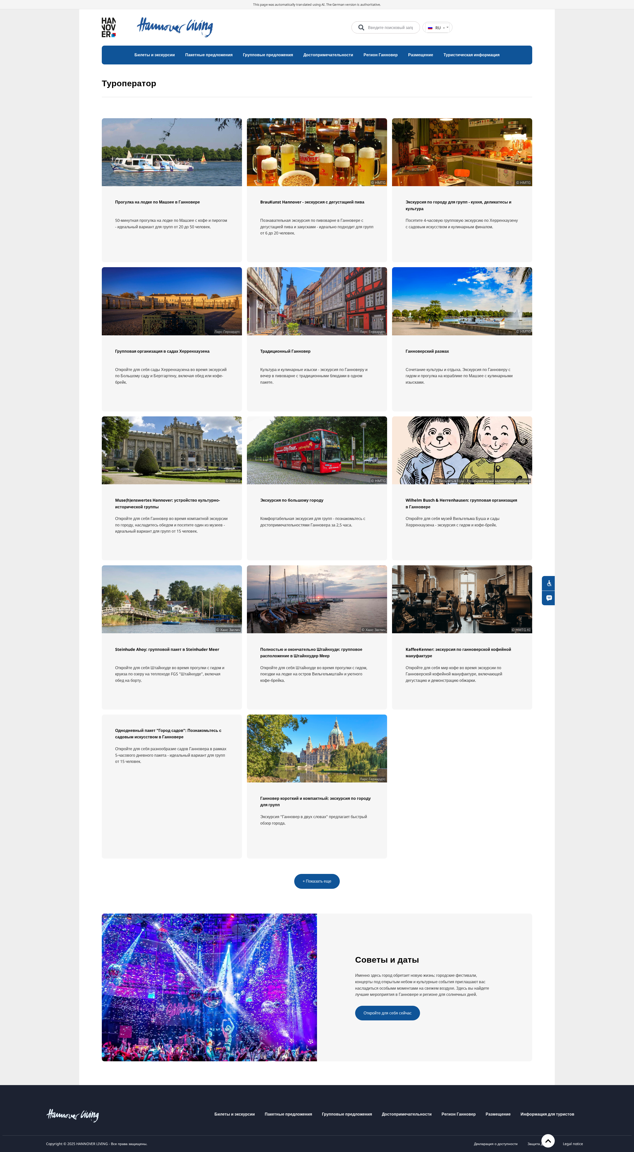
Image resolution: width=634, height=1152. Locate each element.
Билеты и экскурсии (234, 1114)
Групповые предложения (347, 1114)
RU (438, 27)
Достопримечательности (407, 1114)
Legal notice (573, 1143)
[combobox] (385, 27)
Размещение (498, 1114)
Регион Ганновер (459, 1114)
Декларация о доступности (496, 1143)
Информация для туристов (547, 1114)
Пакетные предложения (288, 1114)
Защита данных (540, 1143)
